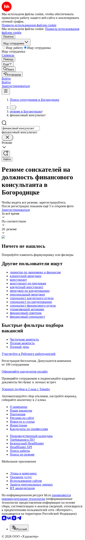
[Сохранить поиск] (6, 153)
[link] (9, 69)
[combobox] (21, 128)
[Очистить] (7, 137)
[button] (6, 78)
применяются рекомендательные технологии (36, 497)
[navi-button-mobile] (6, 91)
